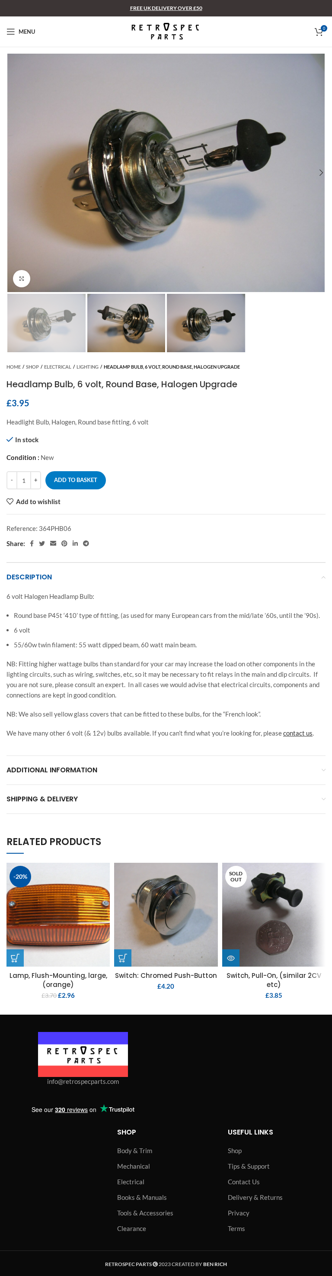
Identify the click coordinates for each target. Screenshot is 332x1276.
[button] (15, 958)
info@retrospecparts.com (83, 1081)
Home (13, 367)
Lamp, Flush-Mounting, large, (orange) (58, 980)
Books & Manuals (142, 1197)
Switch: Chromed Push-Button (166, 975)
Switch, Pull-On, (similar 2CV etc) (274, 980)
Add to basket (75, 479)
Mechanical (133, 1166)
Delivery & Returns (255, 1197)
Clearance (131, 1228)
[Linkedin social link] (75, 543)
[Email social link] (53, 543)
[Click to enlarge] (21, 278)
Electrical (57, 367)
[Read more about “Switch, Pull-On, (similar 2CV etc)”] (230, 958)
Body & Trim (134, 1150)
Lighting (88, 367)
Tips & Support (249, 1166)
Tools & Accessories (145, 1213)
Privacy (238, 1213)
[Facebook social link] (31, 543)
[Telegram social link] (86, 543)
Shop (32, 367)
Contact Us (244, 1182)
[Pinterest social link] (64, 543)
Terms (236, 1228)
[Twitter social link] (42, 543)
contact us (298, 733)
